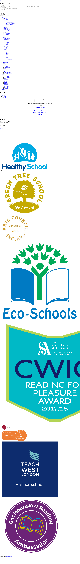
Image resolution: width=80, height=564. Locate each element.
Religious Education (9, 56)
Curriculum (5, 49)
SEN (5, 26)
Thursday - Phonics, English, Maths (40, 112)
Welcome (5, 18)
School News (4, 37)
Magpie (7, 44)
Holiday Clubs (6, 79)
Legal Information (9, 556)
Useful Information (5, 62)
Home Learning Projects (9, 61)
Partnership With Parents (9, 24)
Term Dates (5, 68)
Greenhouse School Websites (12, 557)
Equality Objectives (7, 29)
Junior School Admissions (8, 73)
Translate (7, 15)
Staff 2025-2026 (6, 20)
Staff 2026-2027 (6, 19)
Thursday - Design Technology (40, 110)
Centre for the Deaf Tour (7, 86)
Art (6, 58)
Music (7, 57)
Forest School (6, 32)
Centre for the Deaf (7, 21)
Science (7, 51)
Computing (7, 53)
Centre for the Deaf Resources (10, 23)
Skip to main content (3, 0)
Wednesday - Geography (40, 107)
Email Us (1, 128)
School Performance (7, 66)
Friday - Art (40, 114)
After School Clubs (7, 78)
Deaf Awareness (8, 25)
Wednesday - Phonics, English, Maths (40, 109)
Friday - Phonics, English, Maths (40, 116)
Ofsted (5, 64)
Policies (5, 63)
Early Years (5, 41)
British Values (6, 28)
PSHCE (7, 54)
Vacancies (5, 35)
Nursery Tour (6, 87)
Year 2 (7, 48)
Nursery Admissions (7, 71)
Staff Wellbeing (6, 34)
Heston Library (6, 83)
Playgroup (7, 42)
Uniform (5, 82)
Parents (3, 74)
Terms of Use (6, 90)
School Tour (4, 85)
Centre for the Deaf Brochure (10, 22)
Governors (5, 31)
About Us (3, 17)
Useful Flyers (6, 69)
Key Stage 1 (6, 46)
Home (3, 16)
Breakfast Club (6, 75)
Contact (3, 89)
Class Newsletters (6, 39)
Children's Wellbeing (7, 33)
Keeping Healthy (6, 80)
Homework (4, 97)
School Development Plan (8, 30)
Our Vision (5, 27)
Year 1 (7, 47)
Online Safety (6, 81)
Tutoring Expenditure (7, 67)
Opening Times (6, 36)
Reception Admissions (7, 72)
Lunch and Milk (6, 76)
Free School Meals (7, 77)
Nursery (7, 43)
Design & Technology (9, 59)
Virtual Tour (6, 88)
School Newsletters (7, 38)
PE (6, 52)
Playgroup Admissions (7, 70)
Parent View (6, 84)
